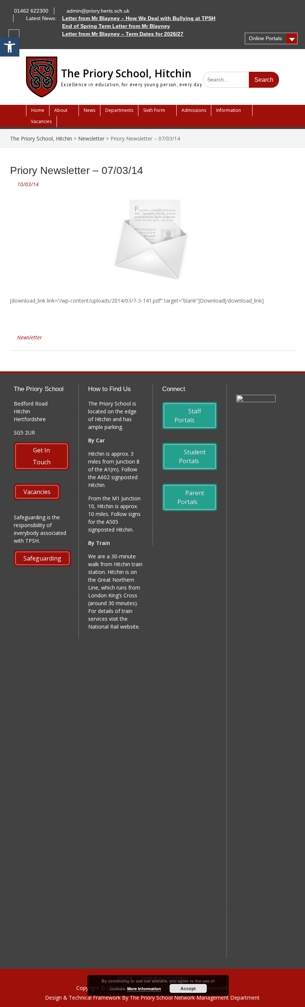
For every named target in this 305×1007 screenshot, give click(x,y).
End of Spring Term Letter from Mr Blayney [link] (116, 26)
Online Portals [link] (265, 38)
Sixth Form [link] (154, 110)
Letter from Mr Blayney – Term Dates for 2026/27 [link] (122, 34)
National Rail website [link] (113, 626)
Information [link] (228, 110)
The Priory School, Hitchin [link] (126, 73)
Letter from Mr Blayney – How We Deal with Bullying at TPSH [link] (138, 18)
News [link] (89, 110)
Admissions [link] (194, 110)
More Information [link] (144, 988)
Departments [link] (119, 110)
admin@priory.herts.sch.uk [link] (98, 11)
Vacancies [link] (41, 121)
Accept (188, 988)
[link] (9, 47)
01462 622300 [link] (31, 11)
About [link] (60, 110)
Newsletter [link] (29, 337)
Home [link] (37, 110)
